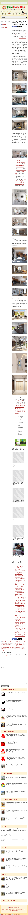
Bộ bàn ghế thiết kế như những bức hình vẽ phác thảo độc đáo (20, 606)
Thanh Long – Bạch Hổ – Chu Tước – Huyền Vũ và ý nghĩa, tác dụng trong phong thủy (16, 724)
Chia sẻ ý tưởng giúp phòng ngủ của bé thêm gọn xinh (20, 586)
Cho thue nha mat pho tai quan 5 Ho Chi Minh (20, 165)
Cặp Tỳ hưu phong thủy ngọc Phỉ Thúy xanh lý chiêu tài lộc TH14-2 (16, 866)
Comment (3, 672)
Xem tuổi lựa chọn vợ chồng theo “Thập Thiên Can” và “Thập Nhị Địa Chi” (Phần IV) (15, 758)
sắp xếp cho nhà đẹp (8, 646)
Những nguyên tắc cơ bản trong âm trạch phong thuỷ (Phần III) (15, 708)
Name (2, 657)
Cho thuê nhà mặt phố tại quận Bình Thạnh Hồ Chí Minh (20, 407)
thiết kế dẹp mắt (17, 646)
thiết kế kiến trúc (6, 647)
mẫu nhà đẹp (21, 643)
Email (2, 662)
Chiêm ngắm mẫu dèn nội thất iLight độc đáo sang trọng (20, 617)
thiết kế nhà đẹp (13, 647)
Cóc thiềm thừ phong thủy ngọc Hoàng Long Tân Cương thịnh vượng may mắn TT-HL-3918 (16, 878)
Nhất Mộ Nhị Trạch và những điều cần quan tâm (16, 693)
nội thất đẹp (5, 644)
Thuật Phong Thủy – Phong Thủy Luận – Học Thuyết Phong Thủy (16, 910)
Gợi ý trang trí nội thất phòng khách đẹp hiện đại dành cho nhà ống (14, 834)
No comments (5, 27)
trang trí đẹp (21, 648)
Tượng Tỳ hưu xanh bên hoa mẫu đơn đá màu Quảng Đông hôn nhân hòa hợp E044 (16, 859)
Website (2, 667)
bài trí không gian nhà (7, 641)
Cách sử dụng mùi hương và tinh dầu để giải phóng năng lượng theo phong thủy (16, 716)
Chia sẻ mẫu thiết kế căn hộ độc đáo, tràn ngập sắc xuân (19, 572)
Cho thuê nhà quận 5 (21, 170)
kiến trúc (8, 643)
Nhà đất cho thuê (19, 400)
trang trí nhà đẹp (7, 648)
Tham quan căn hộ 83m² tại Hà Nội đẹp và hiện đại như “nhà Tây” (20, 597)
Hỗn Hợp (4, 24)
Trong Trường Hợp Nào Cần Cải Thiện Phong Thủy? (16, 792)
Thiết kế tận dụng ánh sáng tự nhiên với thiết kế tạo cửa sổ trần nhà (20, 634)
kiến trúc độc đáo (14, 643)
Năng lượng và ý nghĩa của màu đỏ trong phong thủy (15, 742)
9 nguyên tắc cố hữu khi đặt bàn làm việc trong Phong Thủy (16, 765)
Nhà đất (21, 404)
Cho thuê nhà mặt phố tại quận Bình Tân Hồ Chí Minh (20, 412)
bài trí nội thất (15, 641)
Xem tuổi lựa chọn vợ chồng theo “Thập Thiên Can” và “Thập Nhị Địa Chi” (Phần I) (15, 750)
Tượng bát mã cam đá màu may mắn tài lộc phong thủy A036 (16, 803)
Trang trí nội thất (15, 648)
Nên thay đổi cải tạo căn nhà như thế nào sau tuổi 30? (13, 839)
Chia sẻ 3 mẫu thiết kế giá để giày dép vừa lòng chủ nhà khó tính (20, 602)
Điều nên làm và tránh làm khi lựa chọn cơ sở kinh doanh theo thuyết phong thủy (16, 777)
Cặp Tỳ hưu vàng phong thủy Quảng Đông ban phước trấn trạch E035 (16, 851)
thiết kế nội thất (22, 38)
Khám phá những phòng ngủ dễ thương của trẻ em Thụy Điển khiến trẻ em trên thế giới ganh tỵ (13, 829)
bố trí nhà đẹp (21, 641)
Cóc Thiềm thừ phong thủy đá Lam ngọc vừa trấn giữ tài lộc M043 (15, 893)
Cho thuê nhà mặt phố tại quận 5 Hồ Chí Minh (20, 162)
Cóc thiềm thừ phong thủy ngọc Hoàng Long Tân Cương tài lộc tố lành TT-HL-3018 (16, 886)
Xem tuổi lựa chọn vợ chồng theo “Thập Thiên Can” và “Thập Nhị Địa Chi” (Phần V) (15, 735)
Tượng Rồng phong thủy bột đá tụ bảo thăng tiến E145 (16, 810)
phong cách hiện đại (12, 644)
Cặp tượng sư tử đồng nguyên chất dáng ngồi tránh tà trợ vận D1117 (15, 818)
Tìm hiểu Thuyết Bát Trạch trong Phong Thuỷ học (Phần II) (16, 784)
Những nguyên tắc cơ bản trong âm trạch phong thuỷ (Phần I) (15, 701)
